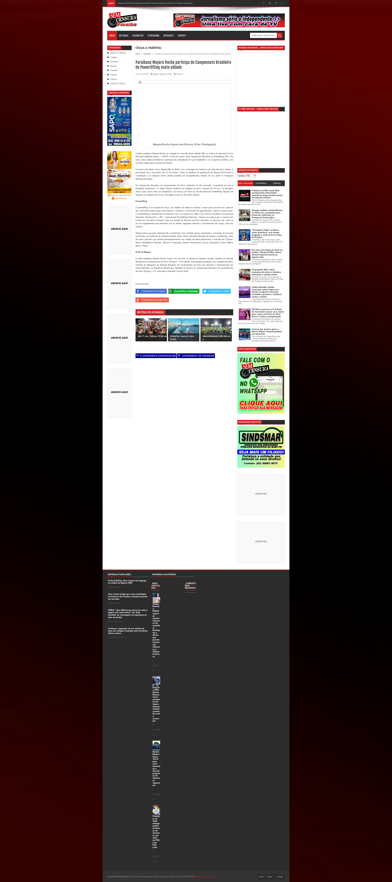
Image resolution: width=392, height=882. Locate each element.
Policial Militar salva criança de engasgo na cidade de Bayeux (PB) (127, 581)
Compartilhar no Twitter (219, 291)
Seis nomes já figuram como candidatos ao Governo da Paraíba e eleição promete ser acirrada (127, 596)
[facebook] (264, 3)
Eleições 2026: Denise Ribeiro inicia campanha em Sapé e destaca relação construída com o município (156, 704)
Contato (182, 35)
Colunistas (137, 35)
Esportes (114, 61)
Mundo (113, 66)
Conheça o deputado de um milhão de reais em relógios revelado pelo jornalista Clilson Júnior (127, 630)
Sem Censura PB (120, 877)
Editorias (123, 35)
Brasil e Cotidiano (118, 53)
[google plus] (282, 3)
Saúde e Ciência (117, 83)
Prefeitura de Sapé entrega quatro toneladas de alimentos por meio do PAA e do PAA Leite (156, 831)
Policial (113, 75)
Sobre (270, 877)
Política (113, 79)
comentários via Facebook (197, 355)
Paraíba (113, 70)
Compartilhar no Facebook (153, 291)
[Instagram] (270, 3)
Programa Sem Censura (205, 877)
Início (112, 35)
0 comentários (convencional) (157, 355)
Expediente (168, 35)
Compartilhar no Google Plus (154, 300)
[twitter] (276, 3)
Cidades (113, 57)
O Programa (153, 35)
